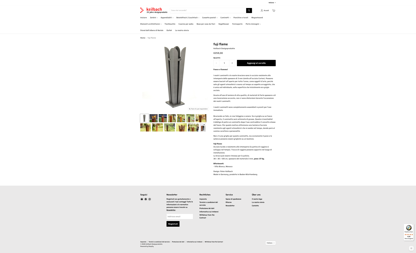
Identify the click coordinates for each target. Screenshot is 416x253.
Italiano (271, 2)
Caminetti (224, 17)
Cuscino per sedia (186, 24)
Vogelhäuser (223, 24)
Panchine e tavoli (240, 17)
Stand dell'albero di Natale (151, 30)
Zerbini (153, 17)
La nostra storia (182, 30)
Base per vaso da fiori (206, 24)
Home (142, 38)
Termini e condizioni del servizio (159, 242)
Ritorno (229, 202)
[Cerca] (249, 10)
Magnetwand (257, 17)
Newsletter (171, 210)
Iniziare (143, 17)
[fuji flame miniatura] (144, 118)
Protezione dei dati (206, 208)
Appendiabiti (166, 17)
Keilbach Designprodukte (224, 48)
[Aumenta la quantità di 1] (232, 63)
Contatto (255, 205)
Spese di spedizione (233, 199)
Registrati (173, 223)
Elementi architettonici (150, 24)
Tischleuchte (170, 24)
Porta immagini (253, 24)
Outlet (169, 30)
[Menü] (412, 225)
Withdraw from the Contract (214, 242)
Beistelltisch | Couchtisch (187, 17)
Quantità (216, 58)
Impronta (203, 199)
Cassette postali (209, 17)
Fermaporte (237, 24)
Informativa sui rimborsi (208, 211)
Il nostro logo (257, 199)
